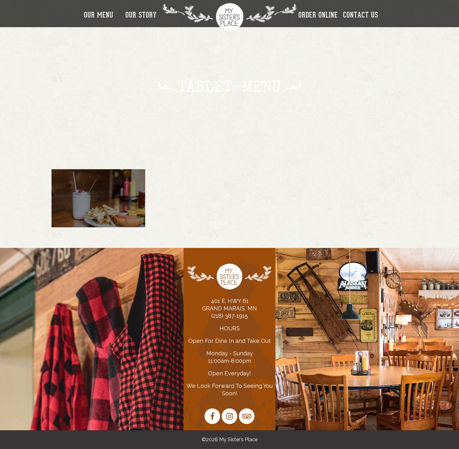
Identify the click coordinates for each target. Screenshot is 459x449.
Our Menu (98, 15)
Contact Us (360, 15)
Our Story (141, 15)
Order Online (318, 15)
